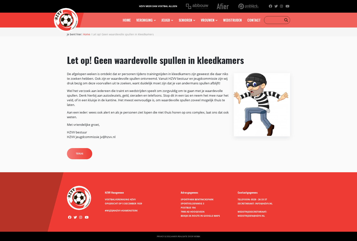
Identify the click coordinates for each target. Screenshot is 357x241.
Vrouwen (207, 20)
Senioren (185, 20)
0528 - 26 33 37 (259, 199)
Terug (79, 153)
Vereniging (144, 20)
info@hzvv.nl (264, 203)
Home (127, 20)
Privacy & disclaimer (167, 236)
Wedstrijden (232, 20)
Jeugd (165, 20)
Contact (254, 20)
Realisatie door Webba (189, 236)
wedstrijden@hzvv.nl (251, 215)
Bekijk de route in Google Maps (200, 215)
